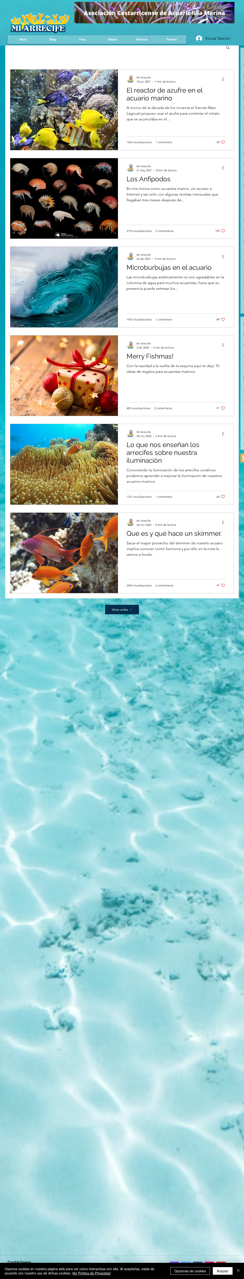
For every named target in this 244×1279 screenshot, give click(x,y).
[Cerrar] (238, 1271)
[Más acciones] (224, 79)
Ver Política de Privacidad (91, 1273)
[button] (228, 47)
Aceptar (223, 1271)
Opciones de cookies (190, 1271)
